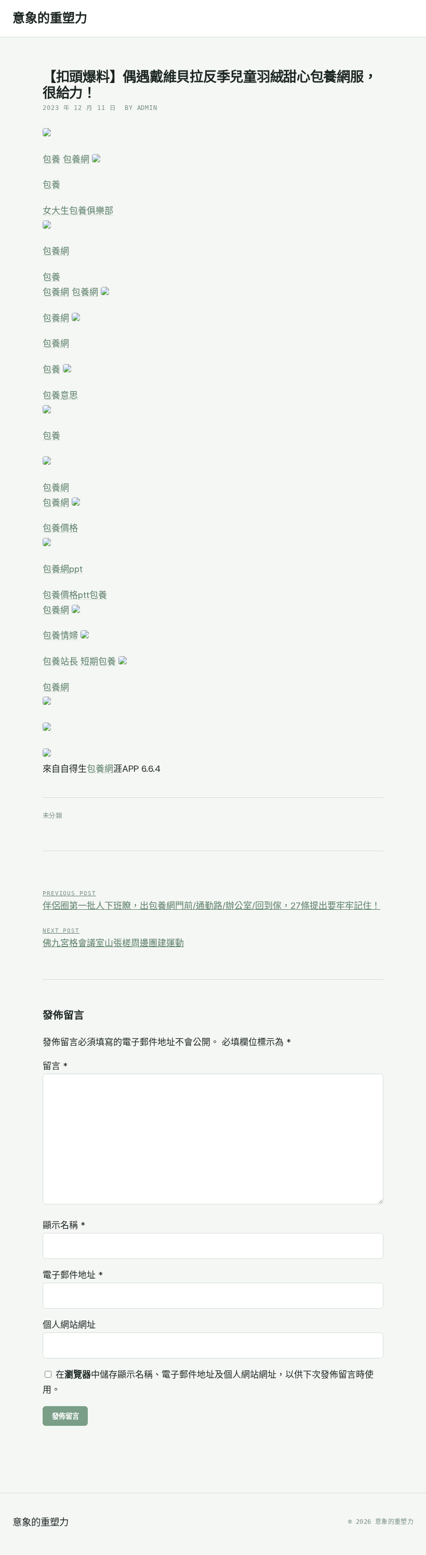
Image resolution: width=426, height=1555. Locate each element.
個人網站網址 (69, 1325)
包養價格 (60, 528)
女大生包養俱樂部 (78, 210)
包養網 (76, 159)
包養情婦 (60, 635)
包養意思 (60, 395)
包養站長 (60, 661)
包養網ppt (63, 569)
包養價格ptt (66, 595)
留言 (55, 1066)
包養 (51, 159)
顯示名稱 (64, 1225)
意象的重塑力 (49, 18)
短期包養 (98, 661)
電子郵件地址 (73, 1275)
